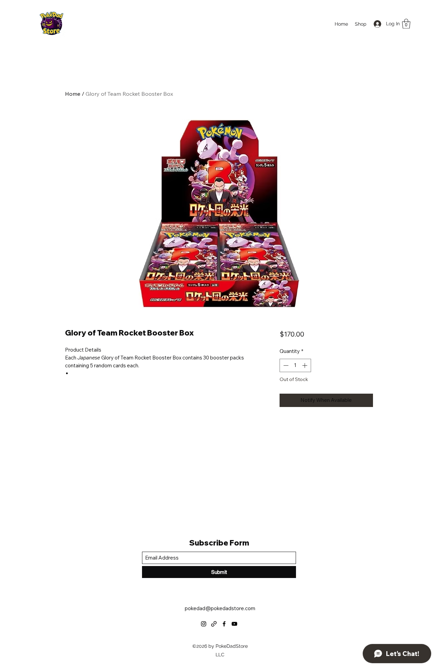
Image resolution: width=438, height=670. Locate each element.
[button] (406, 24)
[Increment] (305, 365)
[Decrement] (285, 365)
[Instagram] (203, 623)
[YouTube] (234, 623)
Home (72, 93)
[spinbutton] (295, 365)
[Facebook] (224, 623)
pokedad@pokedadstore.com (220, 608)
